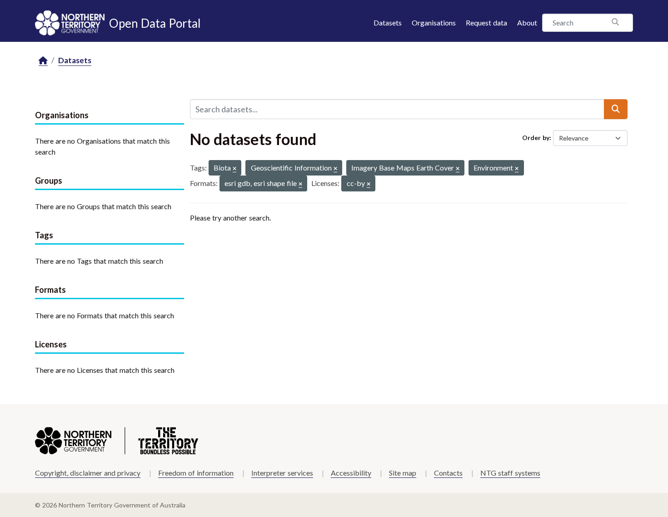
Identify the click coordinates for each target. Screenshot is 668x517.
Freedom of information (196, 472)
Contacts (448, 472)
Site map (402, 472)
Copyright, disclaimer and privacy (87, 472)
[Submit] (616, 109)
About (527, 22)
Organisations (434, 22)
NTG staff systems (510, 472)
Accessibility (351, 472)
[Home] (43, 60)
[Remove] (234, 169)
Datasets (388, 22)
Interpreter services (282, 472)
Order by (535, 137)
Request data (486, 22)
